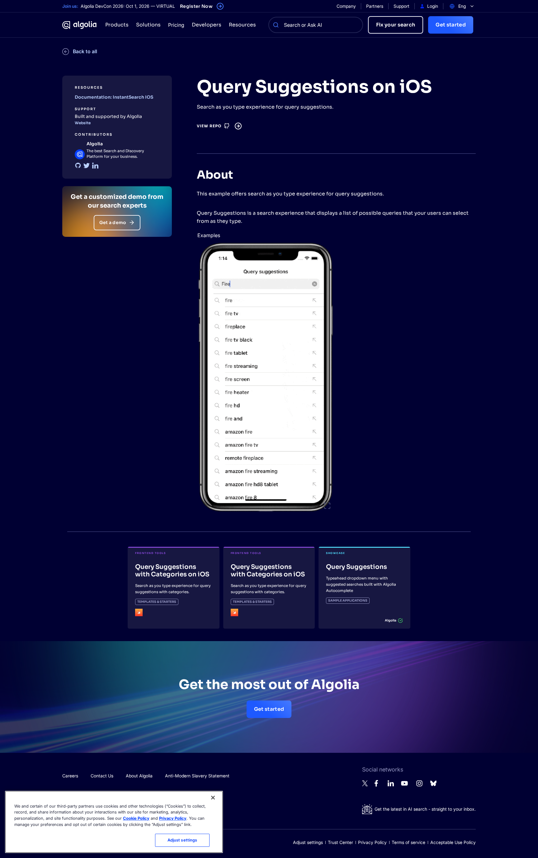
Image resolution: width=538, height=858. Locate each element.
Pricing (176, 25)
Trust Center (340, 842)
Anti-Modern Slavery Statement (197, 775)
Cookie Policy (136, 818)
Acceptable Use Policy (453, 842)
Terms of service (408, 842)
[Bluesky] (433, 785)
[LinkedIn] (95, 165)
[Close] (213, 797)
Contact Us (102, 775)
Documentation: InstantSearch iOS (114, 97)
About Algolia (139, 775)
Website (83, 122)
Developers (206, 24)
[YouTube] (404, 786)
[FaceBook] (378, 785)
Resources (242, 24)
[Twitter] (86, 165)
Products (117, 24)
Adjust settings (308, 842)
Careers (70, 775)
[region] (114, 822)
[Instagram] (419, 786)
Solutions (148, 24)
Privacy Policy (372, 842)
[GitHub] (78, 165)
